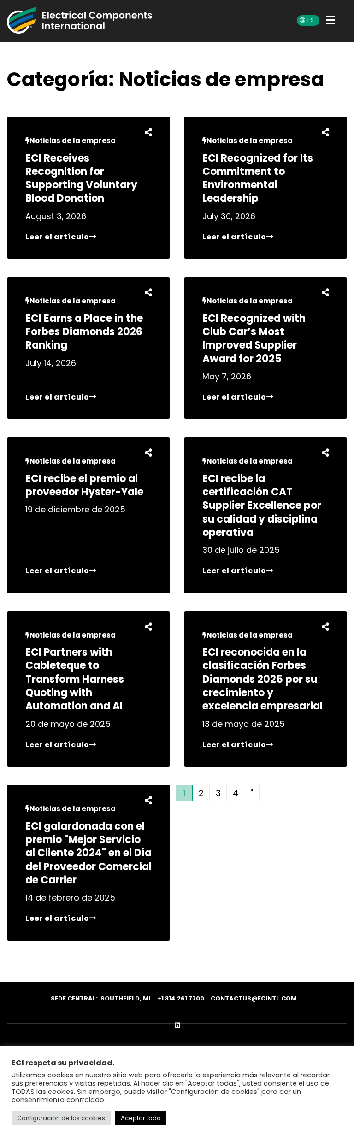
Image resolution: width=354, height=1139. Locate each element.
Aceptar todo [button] (141, 1118)
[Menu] (333, 21)
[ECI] (79, 20)
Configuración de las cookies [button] (61, 1118)
